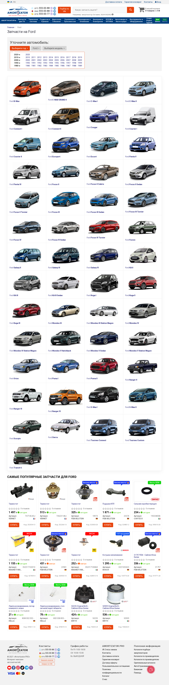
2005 (57, 60)
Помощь (137, 673)
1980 (28, 66)
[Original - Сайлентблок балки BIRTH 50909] (116, 594)
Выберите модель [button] (53, 48)
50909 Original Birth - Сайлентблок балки (111, 607)
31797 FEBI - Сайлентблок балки (145, 556)
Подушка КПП (108, 504)
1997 (68, 63)
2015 (57, 57)
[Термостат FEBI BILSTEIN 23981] (53, 543)
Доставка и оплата (113, 2)
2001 (33, 60)
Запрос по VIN (47, 664)
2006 (62, 60)
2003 (45, 60)
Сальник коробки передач (145, 504)
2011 (33, 57)
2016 (62, 57)
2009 (80, 60)
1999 (80, 63)
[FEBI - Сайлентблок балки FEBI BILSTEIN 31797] (147, 543)
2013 (45, 57)
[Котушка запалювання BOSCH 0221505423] (116, 542)
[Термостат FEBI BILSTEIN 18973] (84, 492)
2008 (74, 60)
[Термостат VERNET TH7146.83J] (22, 490)
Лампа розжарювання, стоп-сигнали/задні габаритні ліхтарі (52, 607)
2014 (51, 57)
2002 (39, 60)
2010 (28, 57)
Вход (158, 2)
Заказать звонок (47, 660)
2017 (68, 57)
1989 (80, 66)
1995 (57, 63)
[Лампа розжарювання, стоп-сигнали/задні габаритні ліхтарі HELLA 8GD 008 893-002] (53, 593)
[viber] (31, 668)
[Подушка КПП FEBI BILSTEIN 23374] (116, 492)
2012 (39, 57)
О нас (104, 679)
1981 (33, 66)
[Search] (130, 10)
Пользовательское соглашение (116, 666)
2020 (28, 55)
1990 (28, 63)
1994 (51, 63)
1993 (45, 63)
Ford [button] (35, 48)
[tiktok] (22, 668)
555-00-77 (42, 14)
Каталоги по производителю (146, 656)
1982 (39, 66)
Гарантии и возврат (110, 659)
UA (10, 2)
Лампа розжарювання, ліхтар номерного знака (21, 607)
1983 (45, 66)
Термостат (13, 504)
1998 (74, 63)
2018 (74, 57)
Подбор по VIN (64, 10)
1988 (74, 66)
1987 (68, 66)
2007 (68, 60)
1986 (62, 66)
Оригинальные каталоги (144, 663)
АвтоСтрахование (142, 666)
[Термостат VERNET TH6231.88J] (53, 490)
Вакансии (138, 669)
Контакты (148, 2)
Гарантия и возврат (133, 2)
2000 (28, 60)
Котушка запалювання (112, 555)
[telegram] (27, 668)
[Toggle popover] (150, 669)
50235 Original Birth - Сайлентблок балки (80, 607)
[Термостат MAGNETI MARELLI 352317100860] (84, 542)
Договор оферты (109, 663)
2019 (80, 57)
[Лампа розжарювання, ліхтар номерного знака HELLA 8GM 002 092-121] (22, 593)
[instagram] (18, 668)
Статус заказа (110, 650)
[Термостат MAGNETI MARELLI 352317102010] (22, 542)
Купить (14, 525)
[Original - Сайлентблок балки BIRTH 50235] (84, 594)
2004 (51, 60)
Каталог (105, 676)
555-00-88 (42, 8)
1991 (33, 63)
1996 (62, 63)
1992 (39, 63)
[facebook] (14, 668)
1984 (51, 66)
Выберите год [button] (19, 48)
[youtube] (9, 668)
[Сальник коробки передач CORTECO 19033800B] (147, 491)
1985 (57, 66)
